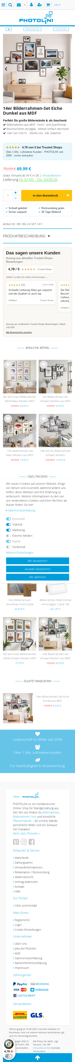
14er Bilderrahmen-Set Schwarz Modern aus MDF (55, 656)
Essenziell (18, 519)
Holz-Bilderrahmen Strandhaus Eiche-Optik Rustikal (19, 602)
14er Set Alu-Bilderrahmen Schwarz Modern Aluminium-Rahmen (55, 453)
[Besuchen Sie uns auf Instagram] (24, 843)
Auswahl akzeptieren (37, 569)
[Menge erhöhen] (15, 193)
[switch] (8, 1056)
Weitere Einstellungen (19, 552)
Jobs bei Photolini (25, 948)
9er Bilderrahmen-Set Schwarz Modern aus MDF (55, 399)
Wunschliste (8, 368)
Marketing (18, 530)
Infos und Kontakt (26, 905)
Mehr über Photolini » (26, 833)
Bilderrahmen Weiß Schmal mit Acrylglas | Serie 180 (55, 602)
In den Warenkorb (45, 195)
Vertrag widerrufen (26, 882)
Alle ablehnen (37, 577)
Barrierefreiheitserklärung (31, 963)
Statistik (17, 524)
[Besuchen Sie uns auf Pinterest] (16, 843)
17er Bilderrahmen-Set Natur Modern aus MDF (19, 453)
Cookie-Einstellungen (28, 929)
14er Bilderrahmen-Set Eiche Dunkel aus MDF (52, 699)
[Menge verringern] (15, 198)
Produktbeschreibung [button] (24, 236)
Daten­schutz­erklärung (21, 510)
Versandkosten (51, 175)
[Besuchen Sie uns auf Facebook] (32, 843)
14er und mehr (60, 29)
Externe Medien (22, 536)
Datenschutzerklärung (28, 958)
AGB (17, 953)
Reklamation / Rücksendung (32, 872)
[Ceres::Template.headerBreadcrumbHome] (8, 29)
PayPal (16, 541)
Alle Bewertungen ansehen (19, 332)
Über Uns (21, 944)
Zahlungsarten (24, 862)
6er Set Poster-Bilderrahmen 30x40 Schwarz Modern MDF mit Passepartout (19, 656)
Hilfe (17, 891)
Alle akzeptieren (37, 561)
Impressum (22, 968)
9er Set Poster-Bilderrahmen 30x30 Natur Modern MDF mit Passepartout (19, 399)
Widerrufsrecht (24, 877)
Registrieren (22, 920)
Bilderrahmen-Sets (32, 29)
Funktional (18, 547)
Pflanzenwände (22, 821)
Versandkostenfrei (41, 1047)
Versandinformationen (28, 867)
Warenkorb (21, 858)
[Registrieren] (40, 5)
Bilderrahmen (50, 812)
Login (18, 925)
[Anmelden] (31, 5)
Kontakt (19, 887)
